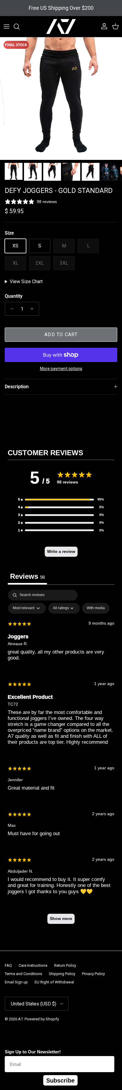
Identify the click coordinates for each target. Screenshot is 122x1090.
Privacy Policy (93, 974)
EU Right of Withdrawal (54, 982)
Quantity (14, 296)
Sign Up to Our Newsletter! (33, 1051)
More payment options (61, 368)
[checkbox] (96, 608)
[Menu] (6, 26)
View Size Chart (26, 281)
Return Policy (65, 965)
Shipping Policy (62, 974)
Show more (61, 918)
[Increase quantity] (33, 308)
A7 (20, 1019)
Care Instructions (33, 965)
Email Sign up (16, 982)
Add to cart (61, 334)
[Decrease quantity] (10, 308)
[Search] (19, 26)
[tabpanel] (61, 760)
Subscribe (60, 1080)
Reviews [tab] (27, 576)
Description (17, 386)
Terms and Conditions (23, 974)
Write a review (61, 551)
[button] (61, 500)
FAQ (8, 965)
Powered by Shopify (42, 1019)
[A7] (61, 26)
